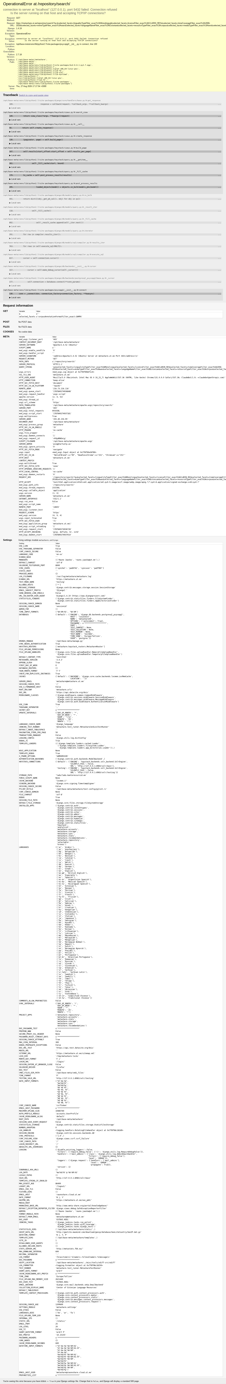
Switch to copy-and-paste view (33, 95)
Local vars (15, 108)
